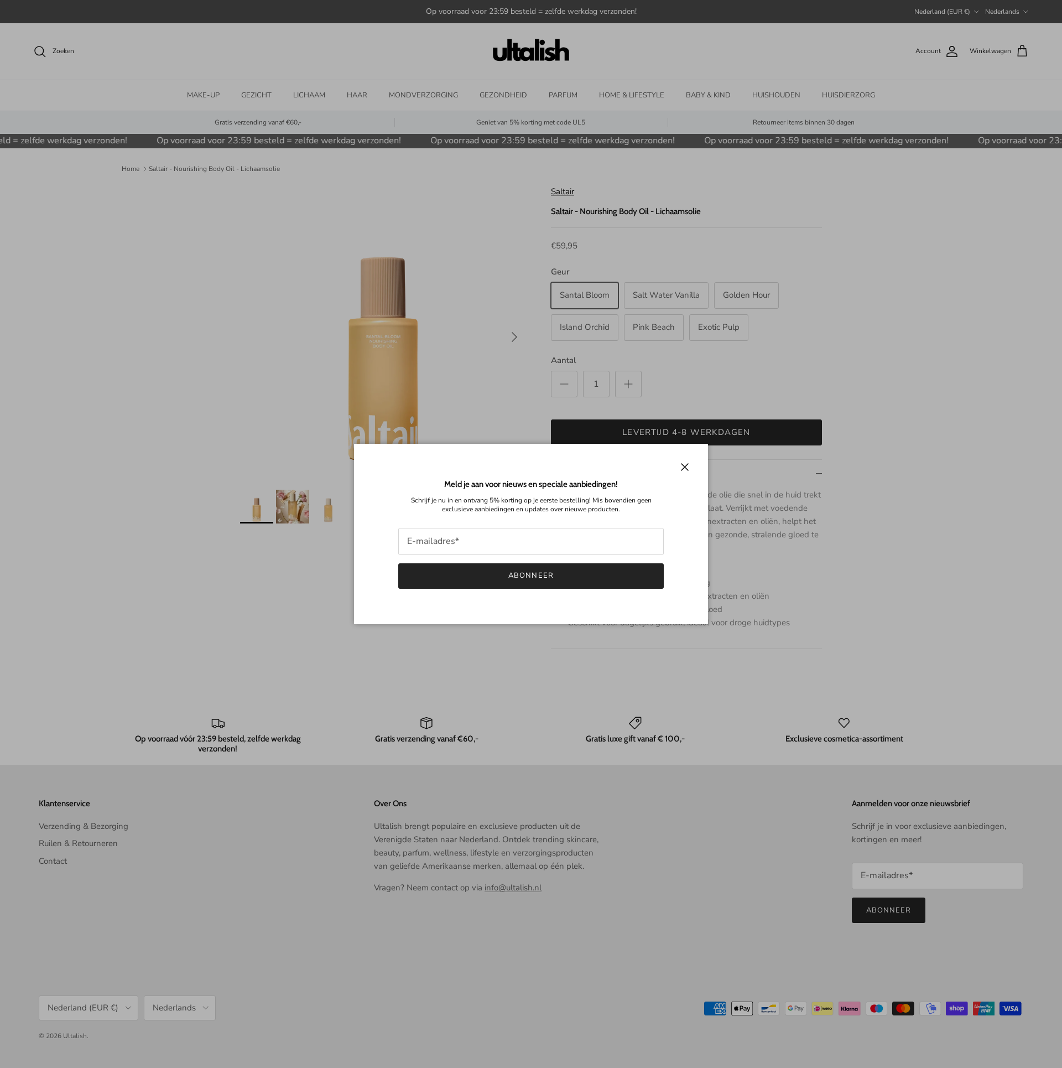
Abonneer (530, 575)
